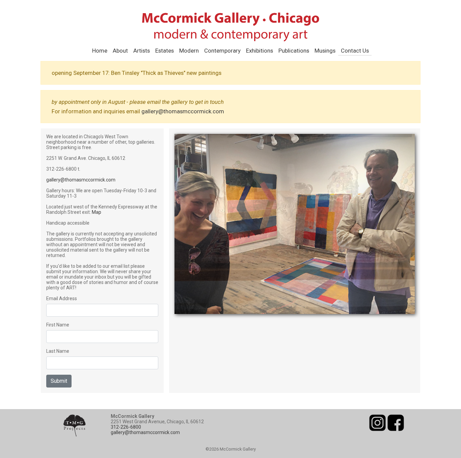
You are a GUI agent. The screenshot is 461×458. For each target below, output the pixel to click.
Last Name (57, 351)
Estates (164, 50)
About (120, 50)
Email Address (61, 298)
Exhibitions (259, 50)
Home (99, 50)
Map (96, 212)
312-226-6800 (126, 427)
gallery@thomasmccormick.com (182, 111)
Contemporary (222, 50)
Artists (141, 50)
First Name (57, 324)
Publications (293, 50)
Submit (59, 381)
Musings (325, 50)
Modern (189, 50)
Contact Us (355, 50)
